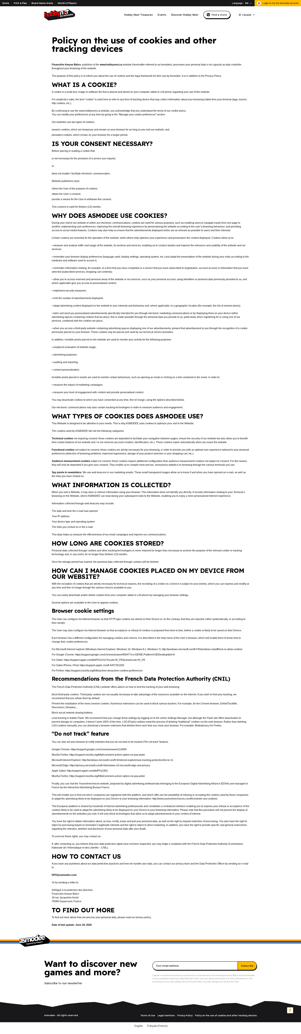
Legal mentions (166, 1015)
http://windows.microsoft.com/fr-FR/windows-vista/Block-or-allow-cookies (202, 649)
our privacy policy (141, 917)
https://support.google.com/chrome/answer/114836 (99, 749)
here (177, 978)
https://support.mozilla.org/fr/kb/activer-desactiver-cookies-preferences (103, 670)
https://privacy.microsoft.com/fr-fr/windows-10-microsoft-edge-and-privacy (110, 765)
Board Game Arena (42, 3)
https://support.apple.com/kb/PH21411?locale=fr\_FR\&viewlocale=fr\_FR (104, 660)
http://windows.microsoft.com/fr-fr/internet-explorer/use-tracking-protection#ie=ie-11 (127, 760)
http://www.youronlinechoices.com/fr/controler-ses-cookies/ (184, 798)
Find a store (219, 14)
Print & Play (20, 3)
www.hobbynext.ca (111, 64)
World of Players (67, 3)
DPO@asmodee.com (64, 875)
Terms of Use (147, 1015)
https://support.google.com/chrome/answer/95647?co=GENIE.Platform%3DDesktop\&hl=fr (125, 654)
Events (162, 14)
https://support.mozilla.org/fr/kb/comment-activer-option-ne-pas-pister (107, 754)
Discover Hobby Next (184, 14)
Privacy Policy (213, 76)
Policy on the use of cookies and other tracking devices (226, 1015)
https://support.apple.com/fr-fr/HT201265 (102, 665)
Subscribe (247, 965)
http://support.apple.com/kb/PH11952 (87, 770)
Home (5, 3)
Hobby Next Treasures (138, 14)
